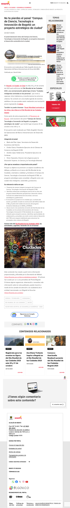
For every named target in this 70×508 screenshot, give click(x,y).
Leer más (20, 372)
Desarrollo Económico (24, 7)
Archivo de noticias (14, 452)
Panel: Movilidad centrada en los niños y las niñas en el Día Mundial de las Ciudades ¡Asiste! (24, 110)
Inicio (6, 7)
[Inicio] (5, 3)
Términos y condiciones (30, 504)
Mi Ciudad (12, 7)
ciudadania (26, 298)
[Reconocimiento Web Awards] (28, 496)
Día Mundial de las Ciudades (15, 303)
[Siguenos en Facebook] (13, 481)
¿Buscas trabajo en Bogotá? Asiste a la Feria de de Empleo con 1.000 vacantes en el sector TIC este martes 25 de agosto (61, 74)
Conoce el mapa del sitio (16, 445)
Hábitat (8, 349)
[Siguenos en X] (20, 481)
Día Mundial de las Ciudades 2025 (27, 224)
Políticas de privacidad (19, 504)
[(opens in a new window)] (33, 324)
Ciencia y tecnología (12, 298)
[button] (25, 324)
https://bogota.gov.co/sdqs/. (13, 293)
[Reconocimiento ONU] (10, 496)
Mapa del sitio (11, 504)
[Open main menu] (30, 3)
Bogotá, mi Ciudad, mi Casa (15, 86)
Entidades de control (15, 448)
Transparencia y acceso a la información (17, 456)
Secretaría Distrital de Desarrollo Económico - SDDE (24, 307)
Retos (30, 303)
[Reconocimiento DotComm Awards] (19, 496)
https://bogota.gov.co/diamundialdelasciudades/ (20, 277)
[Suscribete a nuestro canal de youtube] (27, 481)
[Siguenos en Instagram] (23, 481)
